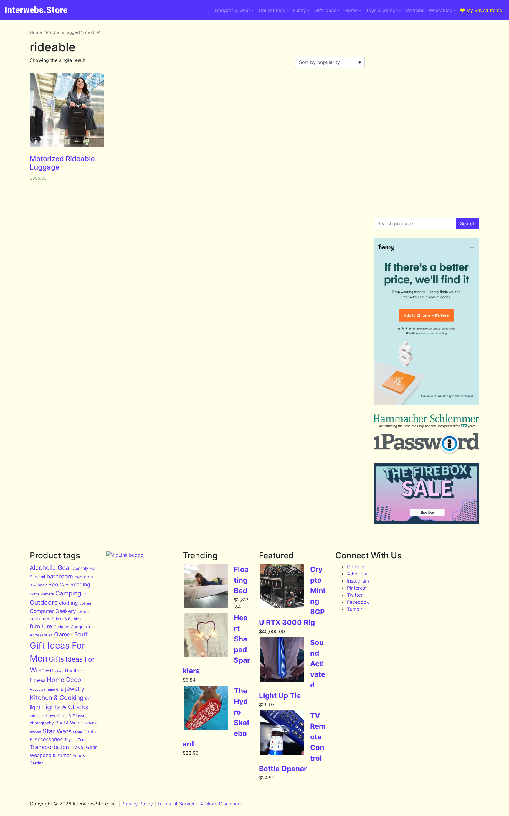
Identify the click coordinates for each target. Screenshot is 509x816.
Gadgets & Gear (232, 10)
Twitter (355, 595)
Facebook (358, 602)
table (77, 732)
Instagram (358, 581)
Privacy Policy (137, 804)
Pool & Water (68, 722)
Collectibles (272, 10)
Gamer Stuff (71, 634)
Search (467, 223)
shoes (35, 732)
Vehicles (415, 10)
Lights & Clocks (65, 707)
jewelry (75, 688)
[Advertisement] (426, 70)
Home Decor (65, 679)
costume (83, 612)
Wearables (440, 10)
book (42, 585)
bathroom (60, 576)
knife (88, 699)
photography (42, 722)
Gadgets (61, 626)
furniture (41, 626)
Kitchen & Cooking (57, 697)
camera (47, 594)
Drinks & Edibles (66, 618)
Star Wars (57, 731)
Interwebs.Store (36, 10)
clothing (68, 603)
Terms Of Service (176, 804)
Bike (33, 585)
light (35, 707)
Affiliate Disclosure (221, 804)
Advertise (357, 574)
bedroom (84, 577)
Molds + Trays (42, 716)
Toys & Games (382, 10)
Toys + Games (77, 740)
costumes (40, 618)
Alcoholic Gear (51, 567)
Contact (356, 567)
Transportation (49, 747)
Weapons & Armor (50, 755)
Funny (299, 10)
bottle (34, 594)
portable (90, 723)
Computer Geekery (53, 611)
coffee (85, 603)
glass (59, 671)
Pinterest (357, 588)
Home (351, 10)
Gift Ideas (325, 10)
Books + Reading (69, 584)
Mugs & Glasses (72, 715)
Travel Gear (83, 747)
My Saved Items (483, 10)
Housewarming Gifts (47, 689)
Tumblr (354, 609)
